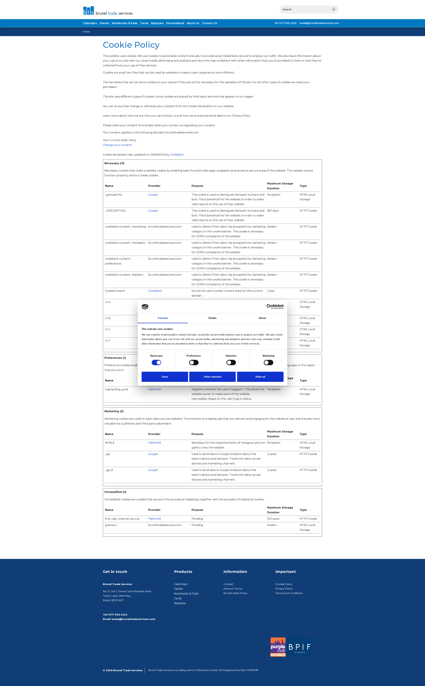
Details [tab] (213, 318)
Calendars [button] (90, 23)
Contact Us (209, 23)
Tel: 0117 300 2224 (285, 23)
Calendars (180, 584)
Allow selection (212, 376)
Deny (165, 376)
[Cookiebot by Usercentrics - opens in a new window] (269, 306)
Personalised (175, 23)
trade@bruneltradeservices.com (319, 23)
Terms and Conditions (289, 593)
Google (153, 194)
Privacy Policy (284, 588)
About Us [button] (193, 23)
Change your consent (117, 145)
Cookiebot (177, 154)
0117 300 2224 (118, 614)
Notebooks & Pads (186, 593)
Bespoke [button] (157, 23)
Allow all (260, 376)
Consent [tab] (163, 318)
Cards (178, 598)
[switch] (194, 362)
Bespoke (180, 603)
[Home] (109, 10)
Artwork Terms (232, 588)
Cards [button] (144, 23)
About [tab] (262, 318)
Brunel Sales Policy (235, 593)
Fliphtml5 (154, 389)
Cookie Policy (283, 584)
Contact (228, 584)
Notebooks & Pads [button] (125, 23)
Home (86, 31)
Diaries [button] (104, 23)
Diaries (178, 588)
